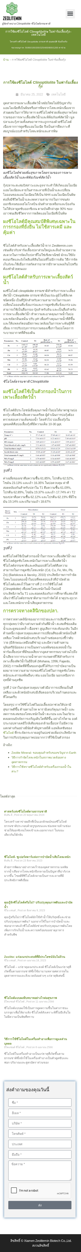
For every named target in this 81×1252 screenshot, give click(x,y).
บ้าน (6, 59)
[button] (70, 13)
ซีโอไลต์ (8, 732)
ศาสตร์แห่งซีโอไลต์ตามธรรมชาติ (25, 811)
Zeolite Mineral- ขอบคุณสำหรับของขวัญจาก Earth (43, 752)
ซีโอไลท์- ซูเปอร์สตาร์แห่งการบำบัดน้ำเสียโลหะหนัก (37, 857)
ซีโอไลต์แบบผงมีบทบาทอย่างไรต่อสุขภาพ (30, 998)
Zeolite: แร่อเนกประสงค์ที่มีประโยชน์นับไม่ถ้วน (34, 956)
